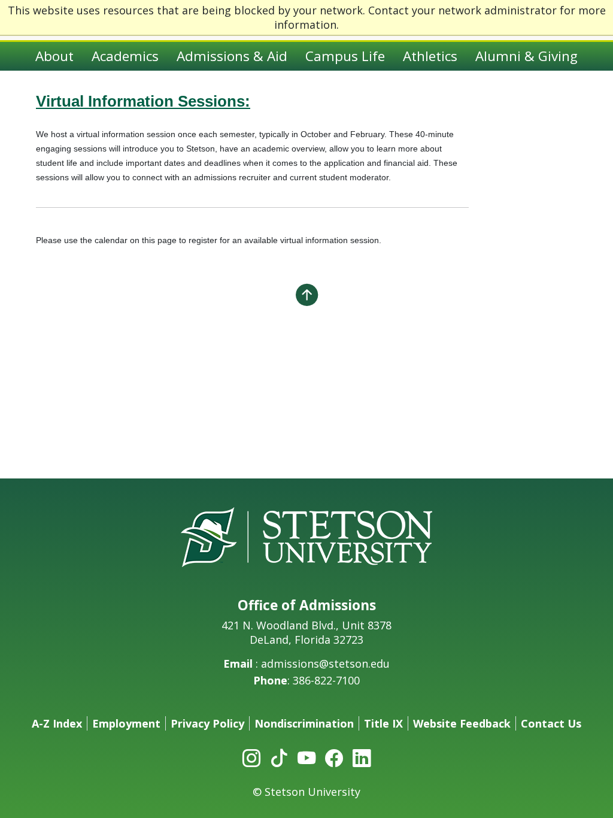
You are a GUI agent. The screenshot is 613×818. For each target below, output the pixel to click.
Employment (126, 723)
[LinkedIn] (362, 757)
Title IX (383, 723)
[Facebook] (334, 757)
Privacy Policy (207, 723)
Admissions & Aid (232, 56)
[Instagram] (251, 757)
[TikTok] (279, 757)
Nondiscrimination (304, 723)
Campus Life (345, 56)
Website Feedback (462, 723)
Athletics (430, 56)
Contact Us (551, 723)
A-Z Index (57, 723)
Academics (125, 56)
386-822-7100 (326, 680)
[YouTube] (306, 757)
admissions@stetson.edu (325, 663)
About (54, 56)
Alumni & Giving (526, 56)
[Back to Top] (307, 294)
